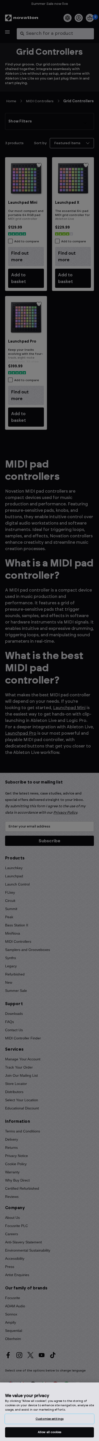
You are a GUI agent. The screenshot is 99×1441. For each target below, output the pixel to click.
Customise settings (49, 1418)
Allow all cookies (49, 1432)
